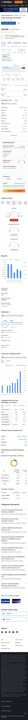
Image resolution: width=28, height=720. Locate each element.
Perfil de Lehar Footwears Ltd (11, 430)
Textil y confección (22, 436)
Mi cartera (3, 645)
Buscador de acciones (13, 5)
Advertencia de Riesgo (6, 710)
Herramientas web (5, 648)
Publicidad (17, 642)
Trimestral (8, 360)
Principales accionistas (16, 46)
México (22, 5)
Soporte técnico (19, 645)
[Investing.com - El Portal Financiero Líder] (8, 2)
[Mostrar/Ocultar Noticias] (9, 50)
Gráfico (9, 43)
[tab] (8, 203)
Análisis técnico (6, 198)
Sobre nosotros (19, 639)
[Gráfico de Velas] (2, 50)
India (25, 445)
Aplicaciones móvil (5, 642)
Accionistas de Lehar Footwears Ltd (12, 451)
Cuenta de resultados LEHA (10, 354)
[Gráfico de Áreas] (4, 50)
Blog (2, 639)
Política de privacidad (5, 706)
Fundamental (17, 43)
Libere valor (22, 85)
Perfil (8, 46)
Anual (2, 360)
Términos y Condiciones (6, 701)
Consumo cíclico (22, 439)
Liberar (15, 424)
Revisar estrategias (9, 38)
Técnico (24, 43)
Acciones (3, 5)
